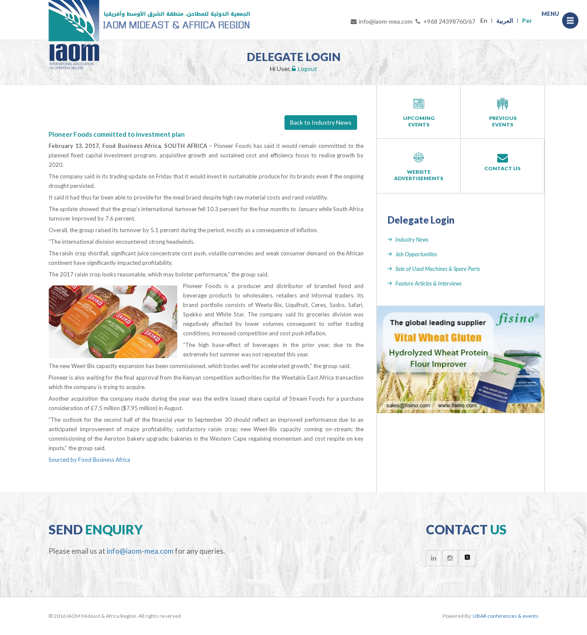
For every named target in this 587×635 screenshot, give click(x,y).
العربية (504, 20)
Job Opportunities (416, 254)
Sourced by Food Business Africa (89, 459)
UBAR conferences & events (505, 616)
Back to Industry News (321, 122)
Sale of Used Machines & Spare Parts (437, 268)
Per (527, 20)
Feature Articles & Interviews (428, 283)
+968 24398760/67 (449, 21)
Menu (570, 22)
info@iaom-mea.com (386, 21)
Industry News (411, 239)
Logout (307, 68)
